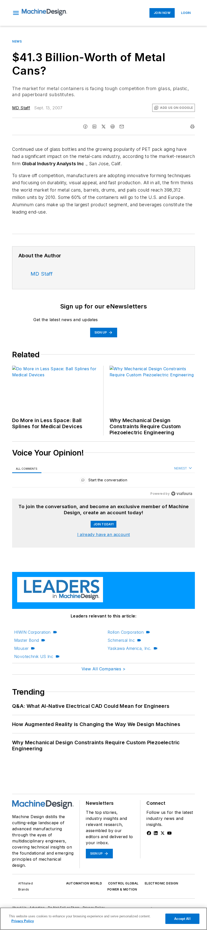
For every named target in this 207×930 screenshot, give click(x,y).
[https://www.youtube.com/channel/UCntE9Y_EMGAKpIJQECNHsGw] (169, 833)
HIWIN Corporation (32, 632)
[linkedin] (94, 126)
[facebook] (85, 126)
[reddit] (112, 126)
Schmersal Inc (121, 640)
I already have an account (103, 534)
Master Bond (26, 640)
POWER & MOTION (122, 889)
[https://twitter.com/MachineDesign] (162, 833)
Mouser (21, 648)
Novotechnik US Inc (33, 656)
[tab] (26, 468)
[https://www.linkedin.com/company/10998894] (155, 833)
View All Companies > (103, 668)
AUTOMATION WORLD (84, 883)
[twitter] (103, 126)
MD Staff (21, 107)
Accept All (182, 919)
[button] (16, 13)
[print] (192, 126)
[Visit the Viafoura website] (181, 493)
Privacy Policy (22, 921)
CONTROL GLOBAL (123, 883)
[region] (103, 481)
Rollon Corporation (126, 632)
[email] (121, 126)
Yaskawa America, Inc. (129, 648)
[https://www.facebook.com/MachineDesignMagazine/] (148, 833)
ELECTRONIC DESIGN (161, 883)
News (17, 41)
